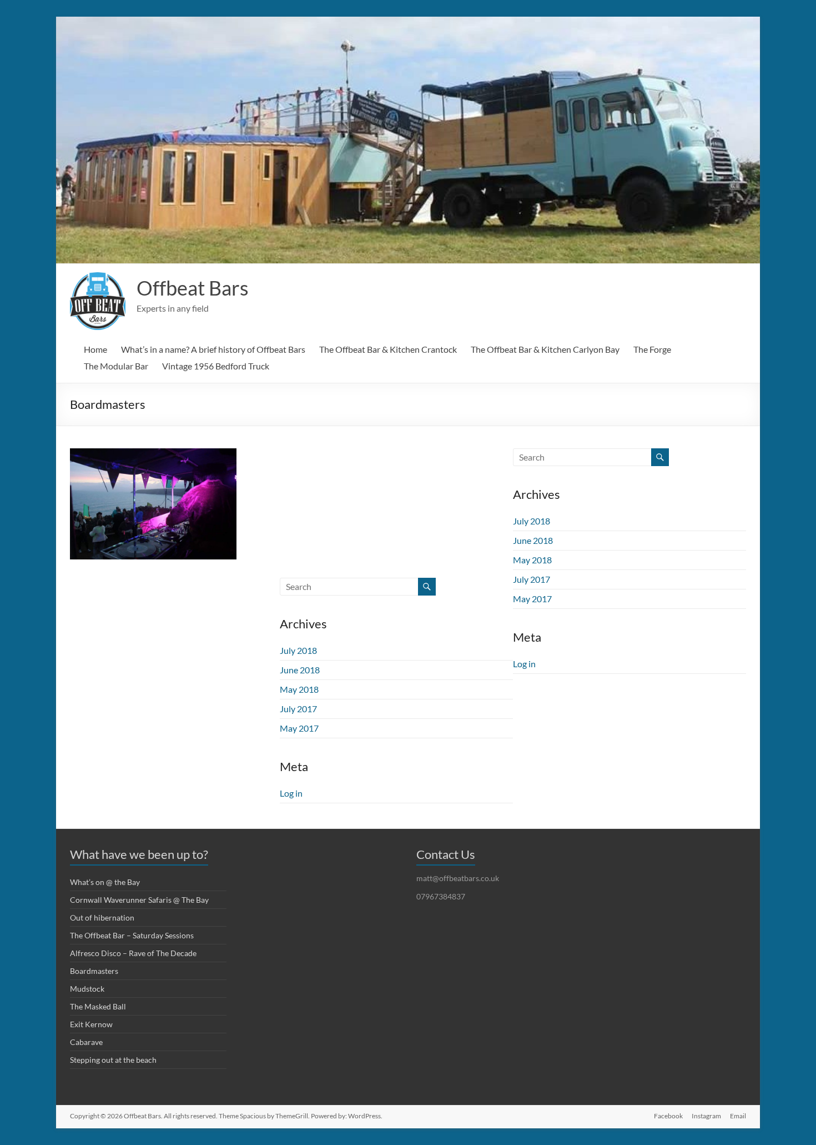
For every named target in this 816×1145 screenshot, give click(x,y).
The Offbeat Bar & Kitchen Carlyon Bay (545, 349)
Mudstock (87, 988)
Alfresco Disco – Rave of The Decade (133, 953)
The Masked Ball (98, 1006)
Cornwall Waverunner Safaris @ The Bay (139, 899)
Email (738, 1116)
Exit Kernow (91, 1024)
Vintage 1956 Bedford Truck (215, 366)
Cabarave (86, 1042)
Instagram (706, 1116)
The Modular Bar (116, 366)
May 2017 (532, 598)
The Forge (652, 349)
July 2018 (531, 521)
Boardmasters (94, 971)
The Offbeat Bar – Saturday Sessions (132, 935)
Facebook (668, 1116)
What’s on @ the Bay (105, 882)
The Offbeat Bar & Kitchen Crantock (388, 349)
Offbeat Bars (193, 288)
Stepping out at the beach (113, 1059)
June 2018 (533, 540)
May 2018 (532, 559)
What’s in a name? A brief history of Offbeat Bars (213, 349)
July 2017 (531, 579)
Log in (524, 663)
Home (95, 349)
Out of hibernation (102, 917)
